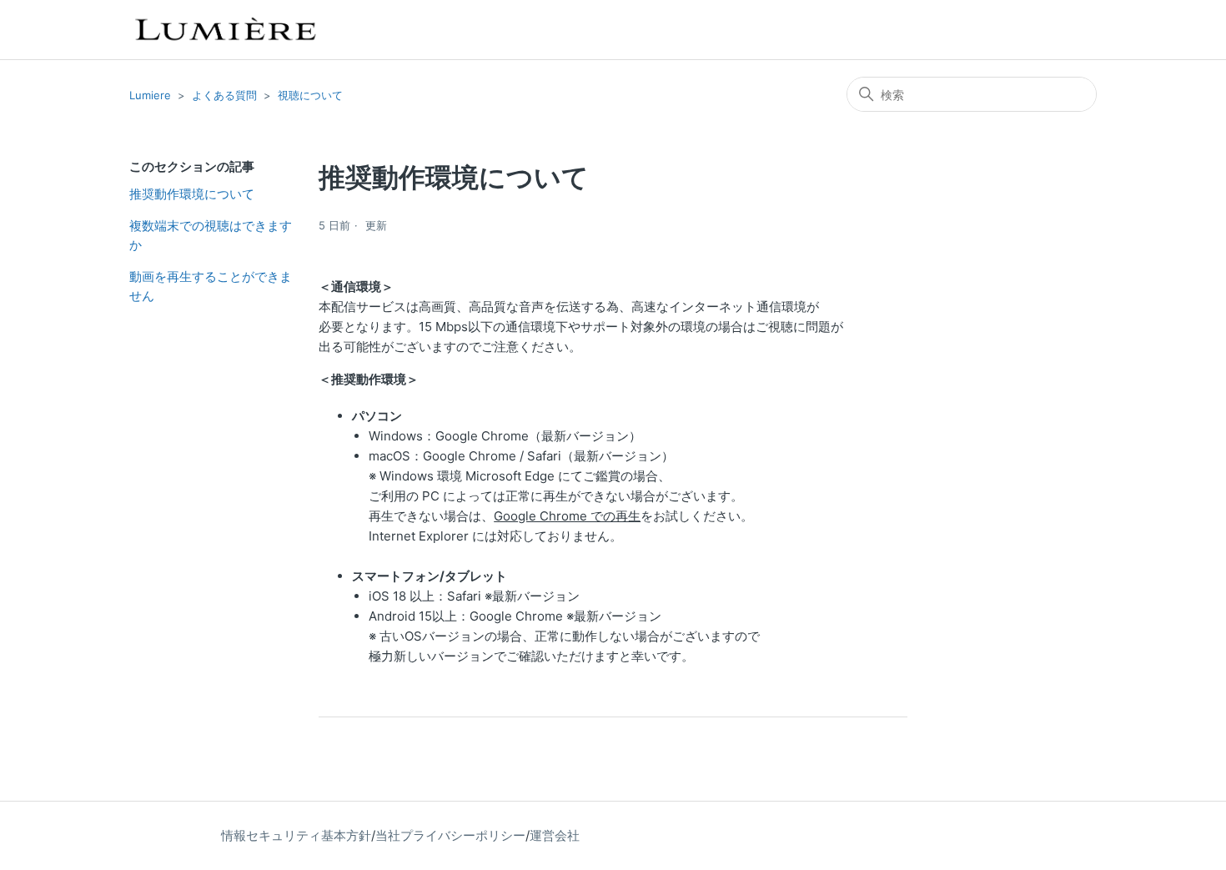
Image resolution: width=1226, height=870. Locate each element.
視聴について (310, 95)
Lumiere (150, 95)
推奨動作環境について (191, 194)
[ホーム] (224, 29)
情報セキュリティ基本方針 (296, 835)
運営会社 (555, 835)
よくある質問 (224, 95)
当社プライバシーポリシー (450, 835)
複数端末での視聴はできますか (210, 235)
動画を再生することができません (210, 286)
